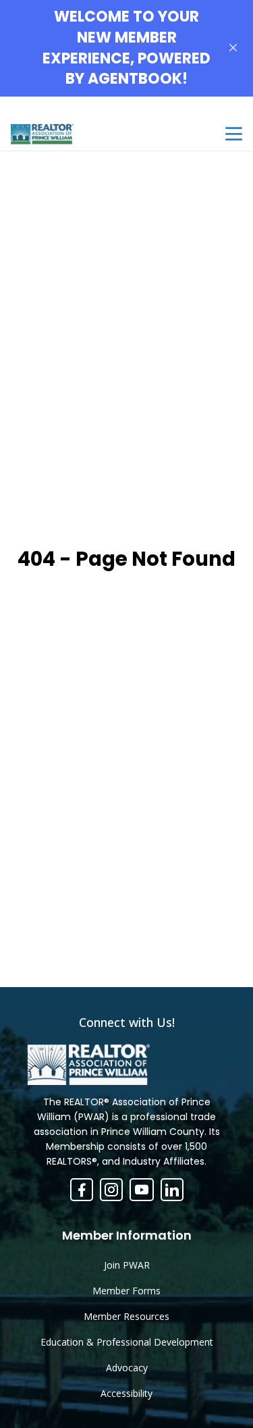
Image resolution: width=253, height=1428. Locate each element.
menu (233, 134)
